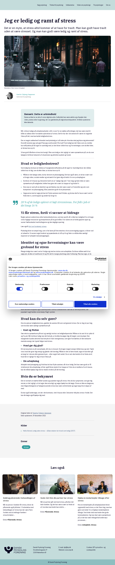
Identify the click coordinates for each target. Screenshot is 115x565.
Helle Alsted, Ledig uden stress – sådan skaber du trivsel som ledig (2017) (49, 431)
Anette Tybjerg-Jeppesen (26, 94)
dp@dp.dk (67, 547)
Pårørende (12, 520)
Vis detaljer (97, 297)
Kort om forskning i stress (37, 226)
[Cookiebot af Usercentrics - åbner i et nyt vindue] (96, 259)
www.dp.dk (63, 270)
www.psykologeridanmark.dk (21, 272)
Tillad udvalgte (57, 304)
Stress (26, 447)
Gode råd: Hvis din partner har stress (56, 498)
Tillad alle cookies (90, 304)
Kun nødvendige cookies (24, 304)
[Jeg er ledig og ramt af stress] (57, 61)
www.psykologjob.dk (44, 272)
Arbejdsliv (86, 525)
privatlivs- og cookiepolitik (29, 276)
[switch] (45, 289)
